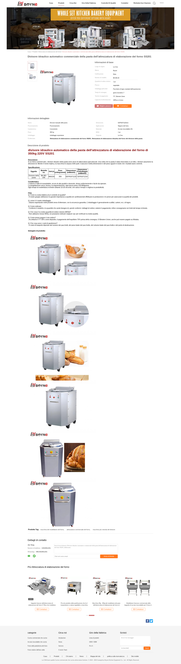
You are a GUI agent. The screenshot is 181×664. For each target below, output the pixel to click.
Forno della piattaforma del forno (37, 646)
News (82, 656)
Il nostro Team (62, 650)
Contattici (124, 3)
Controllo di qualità (108, 3)
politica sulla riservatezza (115, 656)
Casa (51, 3)
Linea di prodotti (94, 638)
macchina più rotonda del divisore (104, 529)
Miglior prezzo (105, 106)
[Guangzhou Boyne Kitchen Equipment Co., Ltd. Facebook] (147, 621)
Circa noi (73, 3)
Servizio (60, 646)
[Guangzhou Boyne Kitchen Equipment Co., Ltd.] (27, 4)
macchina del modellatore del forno (52, 529)
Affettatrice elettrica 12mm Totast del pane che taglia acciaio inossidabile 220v (138, 604)
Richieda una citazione (142, 3)
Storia (60, 642)
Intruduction (62, 638)
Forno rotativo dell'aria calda (36, 650)
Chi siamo (69, 656)
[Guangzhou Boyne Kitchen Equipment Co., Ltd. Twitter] (151, 621)
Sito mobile (135, 656)
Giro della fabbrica (89, 3)
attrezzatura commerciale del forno (78, 529)
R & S (91, 646)
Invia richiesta (109, 556)
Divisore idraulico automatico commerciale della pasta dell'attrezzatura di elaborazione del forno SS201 (93, 52)
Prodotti (61, 3)
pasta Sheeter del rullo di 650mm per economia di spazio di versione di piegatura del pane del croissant (74, 604)
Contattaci (124, 106)
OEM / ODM (93, 642)
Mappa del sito (95, 656)
